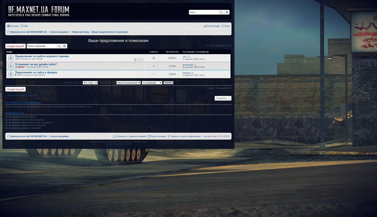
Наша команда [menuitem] (158, 136)
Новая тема (14, 46)
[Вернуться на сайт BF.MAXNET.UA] (41, 11)
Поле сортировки (107, 82)
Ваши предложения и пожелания (118, 40)
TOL (185, 57)
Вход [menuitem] (227, 26)
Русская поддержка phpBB (118, 144)
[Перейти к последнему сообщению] (189, 57)
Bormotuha (188, 65)
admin (21, 67)
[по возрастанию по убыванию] (152, 82)
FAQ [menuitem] (25, 26)
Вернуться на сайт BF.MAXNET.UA (29, 136)
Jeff (17, 59)
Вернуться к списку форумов (22, 95)
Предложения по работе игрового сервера (42, 56)
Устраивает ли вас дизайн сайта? (36, 64)
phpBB (112, 142)
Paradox (187, 73)
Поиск (221, 12)
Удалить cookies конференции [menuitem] (186, 136)
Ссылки (14, 26)
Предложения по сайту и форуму (36, 72)
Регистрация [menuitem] (213, 26)
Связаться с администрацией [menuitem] (131, 136)
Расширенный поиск (227, 12)
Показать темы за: (73, 82)
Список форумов (59, 136)
